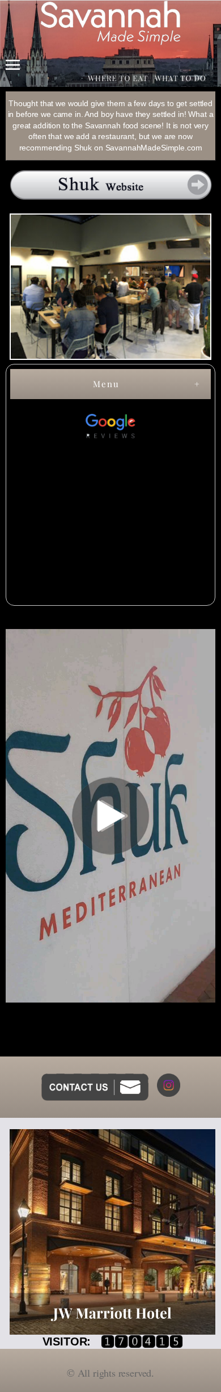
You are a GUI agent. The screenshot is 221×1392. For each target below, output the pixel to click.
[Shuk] (110, 184)
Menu (106, 383)
